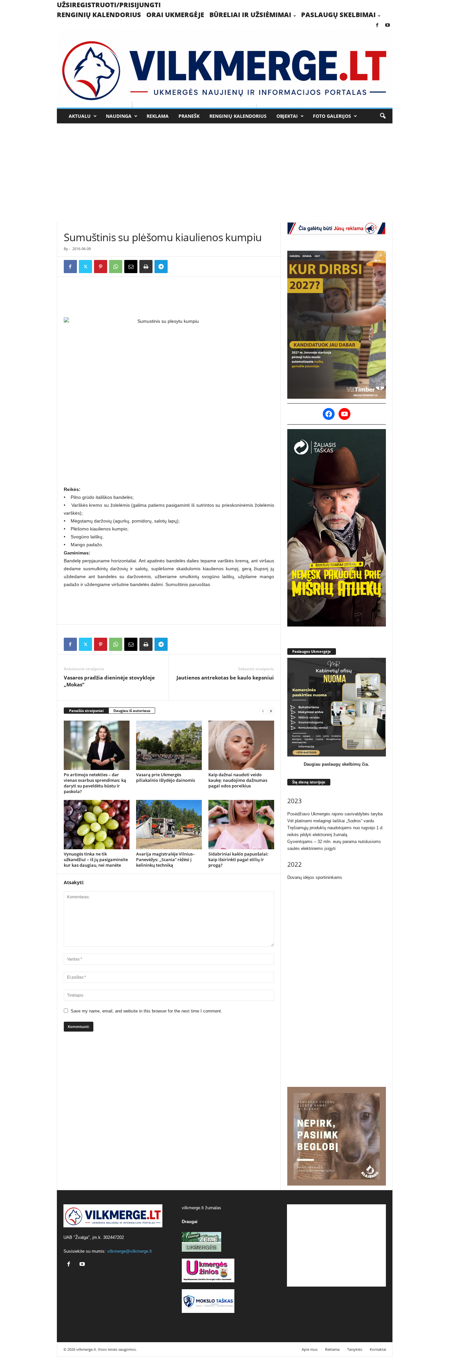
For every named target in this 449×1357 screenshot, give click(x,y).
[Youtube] (387, 25)
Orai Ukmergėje (175, 14)
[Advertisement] (224, 173)
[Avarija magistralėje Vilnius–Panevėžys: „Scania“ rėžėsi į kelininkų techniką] (169, 824)
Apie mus (310, 1349)
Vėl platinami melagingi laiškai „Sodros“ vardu (330, 820)
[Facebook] (377, 25)
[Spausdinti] (146, 266)
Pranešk (189, 116)
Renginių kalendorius (99, 14)
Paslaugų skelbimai (338, 14)
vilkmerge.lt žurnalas (201, 1207)
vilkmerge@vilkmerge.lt (129, 1251)
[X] (85, 266)
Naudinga (118, 116)
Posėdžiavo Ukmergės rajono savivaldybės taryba (335, 813)
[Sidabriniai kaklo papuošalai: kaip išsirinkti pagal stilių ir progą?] (241, 824)
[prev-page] (263, 710)
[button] (382, 116)
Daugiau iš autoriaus (131, 710)
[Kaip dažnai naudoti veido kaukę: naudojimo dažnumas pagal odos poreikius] (241, 745)
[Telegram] (161, 266)
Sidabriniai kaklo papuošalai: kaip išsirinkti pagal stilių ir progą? (238, 859)
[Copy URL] (176, 266)
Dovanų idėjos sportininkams (314, 877)
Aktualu (80, 116)
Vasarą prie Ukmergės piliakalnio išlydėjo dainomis (165, 777)
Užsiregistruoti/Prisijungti (109, 4)
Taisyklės (354, 1349)
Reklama (158, 116)
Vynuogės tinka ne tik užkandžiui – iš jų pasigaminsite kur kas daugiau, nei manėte (96, 859)
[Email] (130, 266)
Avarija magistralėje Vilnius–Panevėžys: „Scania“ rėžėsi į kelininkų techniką (165, 859)
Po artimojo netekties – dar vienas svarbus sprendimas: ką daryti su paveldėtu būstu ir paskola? (95, 783)
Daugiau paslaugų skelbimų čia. (336, 764)
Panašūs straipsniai (86, 710)
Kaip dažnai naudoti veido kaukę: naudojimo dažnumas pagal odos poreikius (237, 780)
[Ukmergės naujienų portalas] (224, 69)
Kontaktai (378, 1349)
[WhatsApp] (115, 266)
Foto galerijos (332, 116)
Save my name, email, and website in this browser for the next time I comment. (146, 1011)
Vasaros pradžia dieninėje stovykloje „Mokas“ (109, 681)
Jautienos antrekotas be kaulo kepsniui (225, 677)
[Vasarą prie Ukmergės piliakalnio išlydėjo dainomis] (169, 745)
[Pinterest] (100, 266)
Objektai (287, 116)
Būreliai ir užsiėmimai (250, 14)
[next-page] (271, 710)
